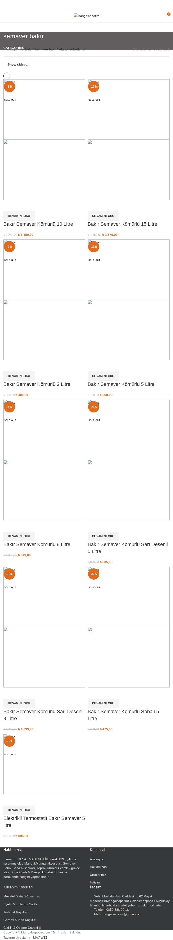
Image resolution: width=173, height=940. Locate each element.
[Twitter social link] (81, 4)
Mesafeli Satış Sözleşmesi (22, 896)
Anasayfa (96, 859)
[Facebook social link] (76, 4)
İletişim (95, 882)
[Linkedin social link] (91, 4)
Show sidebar (18, 64)
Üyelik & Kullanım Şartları (21, 904)
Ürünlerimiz (98, 874)
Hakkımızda (98, 867)
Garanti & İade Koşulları (20, 920)
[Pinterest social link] (86, 4)
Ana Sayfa (10, 49)
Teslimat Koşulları (15, 912)
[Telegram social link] (97, 4)
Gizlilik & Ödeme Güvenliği (22, 927)
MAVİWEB (40, 937)
